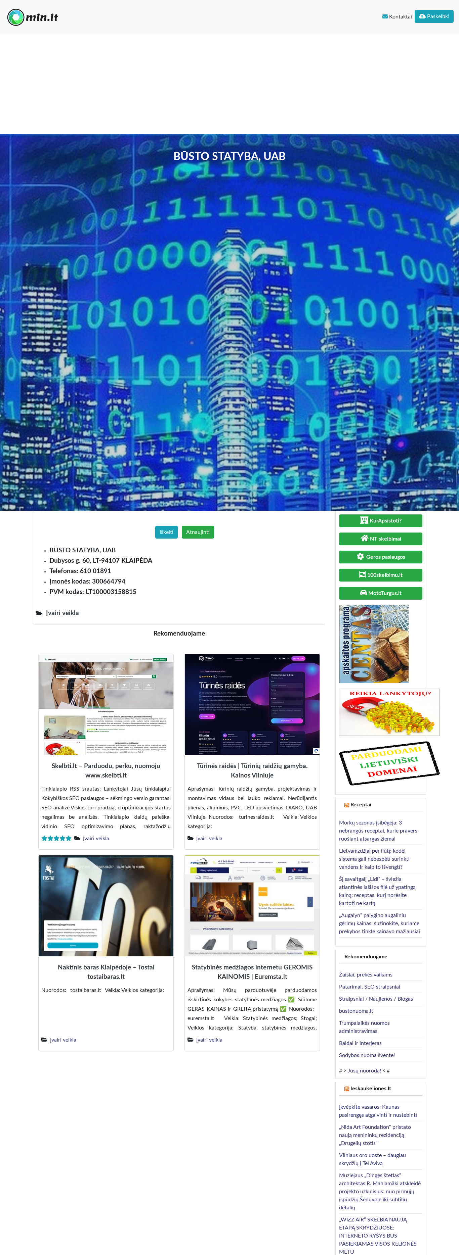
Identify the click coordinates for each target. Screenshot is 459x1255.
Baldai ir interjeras (360, 1043)
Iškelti (166, 532)
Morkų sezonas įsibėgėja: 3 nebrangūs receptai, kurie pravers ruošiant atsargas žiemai (378, 831)
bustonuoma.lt (356, 1011)
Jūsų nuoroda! (364, 1070)
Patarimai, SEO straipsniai (369, 987)
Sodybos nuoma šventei (367, 1055)
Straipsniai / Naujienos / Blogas (376, 999)
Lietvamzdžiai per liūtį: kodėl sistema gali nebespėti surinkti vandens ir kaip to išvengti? (374, 859)
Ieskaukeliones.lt (370, 1088)
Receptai (360, 804)
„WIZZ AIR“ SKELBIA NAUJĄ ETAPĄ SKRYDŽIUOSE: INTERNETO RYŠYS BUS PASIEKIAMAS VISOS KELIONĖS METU (378, 1236)
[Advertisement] (229, 84)
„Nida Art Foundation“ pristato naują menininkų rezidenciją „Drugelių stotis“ (375, 1135)
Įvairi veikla (96, 838)
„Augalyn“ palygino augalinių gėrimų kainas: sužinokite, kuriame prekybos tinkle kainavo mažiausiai (379, 923)
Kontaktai (400, 16)
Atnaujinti (198, 532)
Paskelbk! (437, 16)
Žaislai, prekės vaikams (365, 974)
